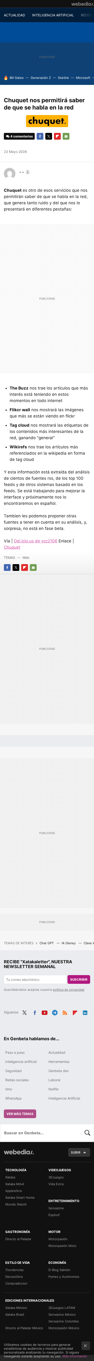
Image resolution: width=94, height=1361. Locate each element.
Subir (76, 1152)
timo (8, 1089)
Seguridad (13, 1071)
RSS (65, 1012)
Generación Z (41, 78)
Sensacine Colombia (63, 1321)
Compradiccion (16, 1283)
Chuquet (12, 547)
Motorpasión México (63, 1328)
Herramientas (58, 1062)
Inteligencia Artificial (64, 1098)
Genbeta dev (58, 1071)
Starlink (63, 78)
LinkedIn (85, 1012)
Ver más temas (20, 1114)
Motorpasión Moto (62, 1246)
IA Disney (69, 943)
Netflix (53, 1089)
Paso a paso (15, 1052)
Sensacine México (62, 1314)
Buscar (87, 1132)
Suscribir (78, 979)
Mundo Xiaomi (16, 1204)
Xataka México (16, 1308)
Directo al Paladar (18, 1239)
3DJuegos (56, 1177)
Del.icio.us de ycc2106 (35, 541)
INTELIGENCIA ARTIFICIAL (53, 15)
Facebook (40, 136)
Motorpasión (57, 1239)
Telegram (55, 1012)
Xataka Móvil (14, 1184)
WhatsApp (13, 1098)
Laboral (54, 1080)
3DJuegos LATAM (61, 1308)
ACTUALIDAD (14, 15)
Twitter (48, 136)
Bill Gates (17, 78)
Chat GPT (47, 943)
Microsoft (83, 78)
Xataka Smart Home (20, 1197)
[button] (24, 172)
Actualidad (56, 1052)
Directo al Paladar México (24, 1328)
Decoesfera (14, 1277)
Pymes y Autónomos (63, 1277)
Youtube (44, 1012)
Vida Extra (56, 1184)
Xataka (10, 1177)
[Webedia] (82, 4)
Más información (74, 1356)
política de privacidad (68, 990)
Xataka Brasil (14, 1314)
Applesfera (13, 1191)
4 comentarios (21, 136)
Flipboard (57, 136)
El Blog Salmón (59, 1270)
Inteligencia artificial (21, 1062)
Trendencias (14, 1270)
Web (25, 557)
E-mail (66, 136)
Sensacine (56, 1208)
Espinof (54, 1215)
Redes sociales (17, 1080)
